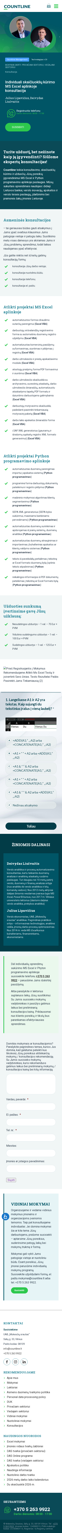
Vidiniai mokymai (17, 1416)
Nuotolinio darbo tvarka (21, 1475)
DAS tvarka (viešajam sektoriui (25, 1460)
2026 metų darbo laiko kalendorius (28, 1479)
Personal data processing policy (26, 1397)
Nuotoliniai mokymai (19, 1421)
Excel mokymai (16, 1441)
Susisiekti (18, 127)
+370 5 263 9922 (12, 1353)
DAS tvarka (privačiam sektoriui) (26, 1451)
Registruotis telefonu (28, 110)
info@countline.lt (12, 1348)
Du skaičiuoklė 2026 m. (21, 1484)
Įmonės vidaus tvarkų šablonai (25, 1446)
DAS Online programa (20, 1455)
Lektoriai (12, 1387)
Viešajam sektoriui (18, 1411)
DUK (9, 1401)
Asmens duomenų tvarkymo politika (28, 1392)
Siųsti (11, 1180)
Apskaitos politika (18, 1465)
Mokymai (12, 1382)
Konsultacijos (15, 1425)
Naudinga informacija (19, 1470)
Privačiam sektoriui (18, 1406)
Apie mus (12, 1378)
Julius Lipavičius (17, 98)
